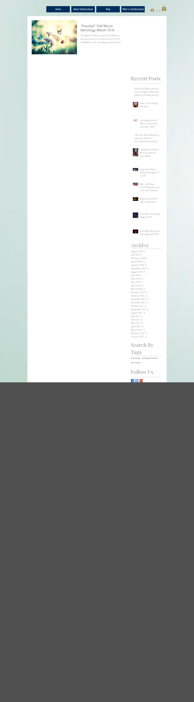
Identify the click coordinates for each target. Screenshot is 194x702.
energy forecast (150, 358)
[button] (164, 8)
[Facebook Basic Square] (132, 380)
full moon (136, 362)
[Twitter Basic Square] (136, 380)
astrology (135, 358)
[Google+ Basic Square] (141, 380)
